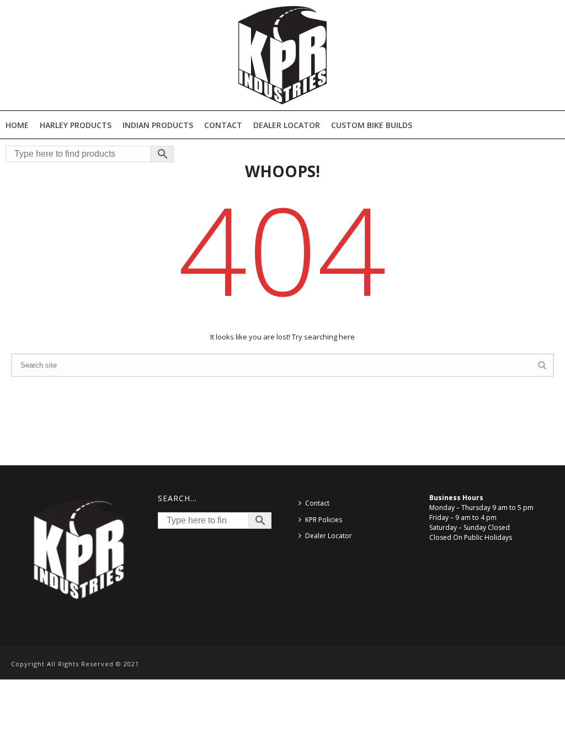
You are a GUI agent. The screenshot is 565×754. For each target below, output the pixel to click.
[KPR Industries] (282, 55)
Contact (223, 125)
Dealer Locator (286, 125)
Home (17, 125)
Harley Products (75, 125)
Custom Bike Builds (371, 125)
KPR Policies (323, 519)
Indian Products (157, 125)
